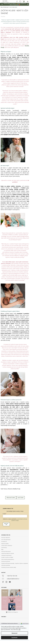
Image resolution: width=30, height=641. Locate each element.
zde (19, 629)
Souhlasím (14, 637)
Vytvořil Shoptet (26, 623)
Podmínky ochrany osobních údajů (8, 567)
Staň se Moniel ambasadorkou (7, 559)
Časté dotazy (4, 547)
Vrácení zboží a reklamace (6, 545)
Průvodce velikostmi (5, 537)
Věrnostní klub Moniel (6, 551)
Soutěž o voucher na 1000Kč (7, 557)
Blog (2, 549)
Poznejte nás (4, 541)
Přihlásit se (6, 524)
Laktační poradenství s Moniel (7, 553)
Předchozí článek (10, 497)
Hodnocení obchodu (5, 561)
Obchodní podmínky (5, 565)
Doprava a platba (5, 543)
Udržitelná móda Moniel (6, 555)
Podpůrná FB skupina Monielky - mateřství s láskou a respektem (14, 563)
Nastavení (14, 633)
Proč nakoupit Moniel (5, 539)
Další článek (21, 497)
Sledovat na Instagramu (13, 612)
